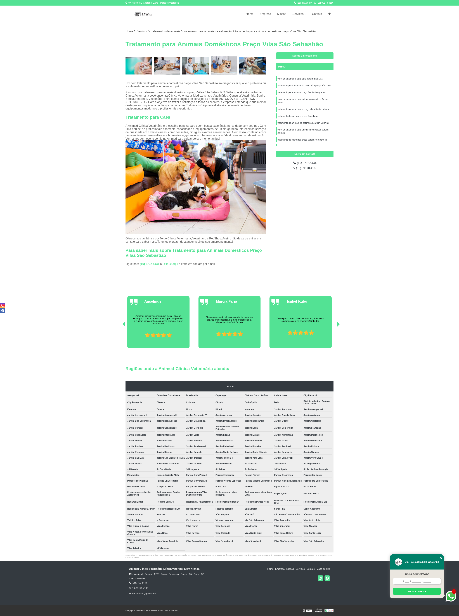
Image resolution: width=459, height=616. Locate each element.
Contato (317, 13)
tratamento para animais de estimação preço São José (304, 85)
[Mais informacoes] (329, 14)
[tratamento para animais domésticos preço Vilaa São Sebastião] (167, 65)
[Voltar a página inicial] (143, 14)
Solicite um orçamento (305, 55)
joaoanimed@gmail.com (143, 593)
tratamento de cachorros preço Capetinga (298, 116)
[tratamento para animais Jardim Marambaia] (252, 65)
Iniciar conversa (417, 591)
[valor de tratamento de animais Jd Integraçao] (195, 65)
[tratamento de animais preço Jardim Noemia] (224, 65)
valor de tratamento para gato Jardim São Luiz (300, 79)
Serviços (298, 13)
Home (250, 13)
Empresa (265, 13)
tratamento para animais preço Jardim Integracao (301, 92)
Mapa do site (323, 569)
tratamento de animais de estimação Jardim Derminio (304, 123)
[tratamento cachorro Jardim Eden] (139, 65)
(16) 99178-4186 (324, 2)
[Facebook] (327, 578)
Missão (281, 13)
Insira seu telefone (416, 574)
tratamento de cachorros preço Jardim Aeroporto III (302, 140)
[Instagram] (320, 578)
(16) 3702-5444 (304, 2)
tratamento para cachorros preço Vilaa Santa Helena (303, 109)
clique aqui (171, 263)
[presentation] (119, 338)
